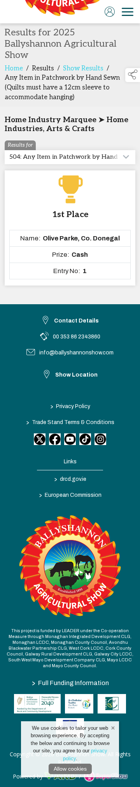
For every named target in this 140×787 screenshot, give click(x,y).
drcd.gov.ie (70, 478)
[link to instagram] (100, 439)
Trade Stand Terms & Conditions (70, 422)
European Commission (70, 494)
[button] (132, 75)
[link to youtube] (70, 439)
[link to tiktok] (85, 439)
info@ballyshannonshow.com (76, 353)
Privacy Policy (70, 406)
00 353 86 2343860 (76, 337)
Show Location (76, 375)
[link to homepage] (60, 11)
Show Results (83, 68)
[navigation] (127, 12)
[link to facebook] (55, 439)
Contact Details (76, 321)
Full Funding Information (70, 682)
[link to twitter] (40, 439)
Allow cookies (70, 769)
